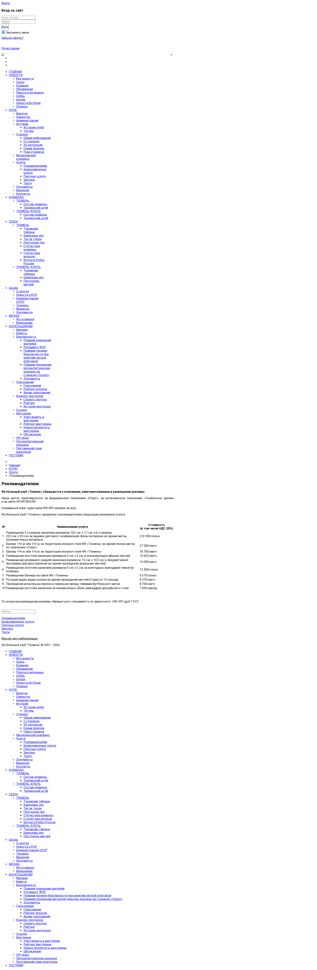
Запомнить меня (17, 32)
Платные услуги (12, 625)
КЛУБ (13, 468)
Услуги (13, 472)
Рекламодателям (13, 618)
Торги (5, 632)
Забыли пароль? (12, 38)
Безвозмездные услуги (17, 621)
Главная (14, 465)
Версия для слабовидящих (19, 638)
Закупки (7, 628)
